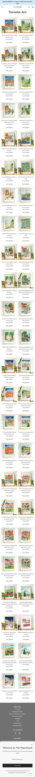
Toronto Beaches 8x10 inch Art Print (9, 234)
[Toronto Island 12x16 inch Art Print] (26, 167)
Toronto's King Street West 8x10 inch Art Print (26, 546)
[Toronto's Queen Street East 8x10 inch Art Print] (9, 535)
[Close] (32, 744)
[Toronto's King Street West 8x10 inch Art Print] (26, 535)
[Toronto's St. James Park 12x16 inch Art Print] (9, 622)
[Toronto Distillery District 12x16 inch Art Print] (9, 365)
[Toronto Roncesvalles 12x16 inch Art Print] (26, 252)
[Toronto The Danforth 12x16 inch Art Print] (9, 252)
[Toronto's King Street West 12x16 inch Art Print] (26, 479)
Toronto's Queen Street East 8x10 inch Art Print (9, 546)
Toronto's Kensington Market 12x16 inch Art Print (25, 518)
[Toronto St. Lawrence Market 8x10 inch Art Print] (9, 110)
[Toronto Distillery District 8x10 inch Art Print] (9, 422)
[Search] (29, 7)
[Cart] (33, 7)
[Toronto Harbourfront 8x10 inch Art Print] (26, 195)
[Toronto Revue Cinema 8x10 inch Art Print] (9, 82)
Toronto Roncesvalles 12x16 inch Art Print (25, 263)
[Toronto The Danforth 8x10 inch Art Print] (9, 309)
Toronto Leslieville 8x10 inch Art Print (9, 206)
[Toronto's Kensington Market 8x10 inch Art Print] (26, 564)
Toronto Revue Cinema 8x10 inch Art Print (9, 93)
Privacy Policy (11, 772)
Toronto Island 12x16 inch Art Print (25, 178)
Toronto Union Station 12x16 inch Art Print (25, 376)
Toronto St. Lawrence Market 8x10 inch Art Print (9, 121)
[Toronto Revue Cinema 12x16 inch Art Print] (9, 25)
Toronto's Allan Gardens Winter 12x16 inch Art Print (26, 603)
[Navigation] (2, 7)
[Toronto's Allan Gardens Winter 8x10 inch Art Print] (26, 651)
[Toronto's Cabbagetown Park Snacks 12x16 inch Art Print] (26, 280)
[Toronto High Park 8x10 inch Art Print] (9, 337)
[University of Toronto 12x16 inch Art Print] (26, 54)
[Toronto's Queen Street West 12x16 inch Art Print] (9, 507)
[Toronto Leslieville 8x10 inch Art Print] (9, 195)
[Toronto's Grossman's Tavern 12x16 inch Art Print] (26, 394)
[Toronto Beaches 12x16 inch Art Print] (9, 167)
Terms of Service (20, 772)
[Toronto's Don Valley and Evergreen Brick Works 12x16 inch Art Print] (9, 592)
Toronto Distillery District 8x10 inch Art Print (9, 433)
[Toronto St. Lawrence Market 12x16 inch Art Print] (9, 54)
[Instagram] (19, 733)
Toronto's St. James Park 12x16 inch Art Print (9, 633)
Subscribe (17, 765)
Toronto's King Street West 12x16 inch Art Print (26, 489)
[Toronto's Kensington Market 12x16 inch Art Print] (26, 507)
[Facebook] (15, 733)
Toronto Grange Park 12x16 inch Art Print (26, 36)
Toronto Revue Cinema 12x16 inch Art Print (9, 36)
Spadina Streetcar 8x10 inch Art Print (25, 692)
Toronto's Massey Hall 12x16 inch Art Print (9, 404)
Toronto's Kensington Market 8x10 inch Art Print (25, 574)
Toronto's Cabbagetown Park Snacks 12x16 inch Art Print (25, 291)
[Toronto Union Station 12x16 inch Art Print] (26, 365)
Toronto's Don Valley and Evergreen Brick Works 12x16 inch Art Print (9, 604)
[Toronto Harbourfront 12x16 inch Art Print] (26, 139)
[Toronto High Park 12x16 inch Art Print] (9, 280)
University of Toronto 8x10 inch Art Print (26, 121)
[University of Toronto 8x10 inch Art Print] (26, 110)
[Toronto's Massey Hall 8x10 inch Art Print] (9, 450)
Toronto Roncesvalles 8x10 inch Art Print (26, 319)
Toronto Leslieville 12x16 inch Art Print (9, 149)
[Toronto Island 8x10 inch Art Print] (26, 224)
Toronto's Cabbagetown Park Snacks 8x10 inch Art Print (25, 348)
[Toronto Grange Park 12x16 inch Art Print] (26, 25)
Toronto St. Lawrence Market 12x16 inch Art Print (9, 64)
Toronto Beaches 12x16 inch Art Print (9, 178)
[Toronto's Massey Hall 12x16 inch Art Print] (9, 394)
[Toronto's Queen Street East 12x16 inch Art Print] (9, 479)
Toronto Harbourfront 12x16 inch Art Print (25, 149)
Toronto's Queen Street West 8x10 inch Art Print (9, 574)
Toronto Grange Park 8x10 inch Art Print (26, 93)
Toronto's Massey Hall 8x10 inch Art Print (9, 461)
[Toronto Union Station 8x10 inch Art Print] (26, 422)
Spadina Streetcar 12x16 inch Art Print (25, 633)
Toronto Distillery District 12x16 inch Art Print (9, 376)
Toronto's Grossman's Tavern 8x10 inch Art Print (25, 461)
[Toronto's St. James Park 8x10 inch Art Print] (9, 681)
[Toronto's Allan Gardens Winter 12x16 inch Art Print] (26, 592)
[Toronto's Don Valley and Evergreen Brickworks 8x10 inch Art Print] (9, 651)
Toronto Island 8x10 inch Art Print (25, 234)
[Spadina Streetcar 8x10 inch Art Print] (26, 681)
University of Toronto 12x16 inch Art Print (26, 64)
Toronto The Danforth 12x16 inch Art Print (9, 263)
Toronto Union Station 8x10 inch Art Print (26, 433)
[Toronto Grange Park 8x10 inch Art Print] (26, 82)
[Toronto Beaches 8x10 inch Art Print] (9, 224)
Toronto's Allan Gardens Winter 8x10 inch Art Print (26, 661)
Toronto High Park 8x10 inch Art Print (9, 348)
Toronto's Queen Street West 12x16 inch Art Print (9, 518)
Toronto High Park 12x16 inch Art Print (9, 291)
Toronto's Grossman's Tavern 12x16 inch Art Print (25, 404)
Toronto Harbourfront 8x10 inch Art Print (26, 206)
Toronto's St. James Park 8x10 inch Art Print (9, 692)
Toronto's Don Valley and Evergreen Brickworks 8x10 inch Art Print (9, 662)
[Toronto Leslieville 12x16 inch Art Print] (9, 139)
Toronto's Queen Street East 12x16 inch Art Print (9, 489)
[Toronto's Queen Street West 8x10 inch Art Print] (9, 564)
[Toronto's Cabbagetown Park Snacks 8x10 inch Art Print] (26, 337)
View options (9, 42)
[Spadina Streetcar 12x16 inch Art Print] (26, 622)
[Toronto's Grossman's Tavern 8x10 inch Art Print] (26, 450)
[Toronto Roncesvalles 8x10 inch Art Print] (26, 309)
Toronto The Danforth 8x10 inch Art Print (9, 319)
